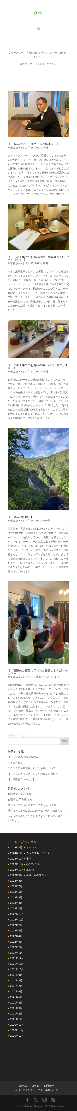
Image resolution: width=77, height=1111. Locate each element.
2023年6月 (16, 891)
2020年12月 (17, 1024)
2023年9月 (16, 875)
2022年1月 (16, 952)
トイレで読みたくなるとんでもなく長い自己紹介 (35, 816)
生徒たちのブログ (36, 875)
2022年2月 (16, 947)
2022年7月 (16, 925)
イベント (48, 676)
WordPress (57, 1106)
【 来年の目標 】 (20, 517)
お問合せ (49, 1085)
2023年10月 (17, 869)
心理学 (11, 793)
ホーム (23, 1085)
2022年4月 (16, 936)
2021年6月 (16, 991)
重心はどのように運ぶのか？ (24, 805)
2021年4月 (16, 1002)
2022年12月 (17, 914)
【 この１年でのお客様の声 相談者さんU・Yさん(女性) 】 (38, 258)
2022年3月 (16, 941)
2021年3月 (16, 1008)
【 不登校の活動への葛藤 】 (25, 757)
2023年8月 (16, 880)
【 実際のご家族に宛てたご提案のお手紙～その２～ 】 (38, 672)
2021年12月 (17, 958)
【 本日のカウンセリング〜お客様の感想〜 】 (35, 773)
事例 (45, 147)
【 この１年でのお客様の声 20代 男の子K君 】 (37, 367)
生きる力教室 (15, 762)
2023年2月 (16, 908)
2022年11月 (16, 919)
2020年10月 (17, 1035)
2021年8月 (16, 980)
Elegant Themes (33, 1106)
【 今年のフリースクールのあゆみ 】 (33, 144)
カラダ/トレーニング (38, 853)
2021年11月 (16, 963)
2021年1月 (16, 1019)
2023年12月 (17, 858)
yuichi (19, 147)
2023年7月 (16, 886)
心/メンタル (33, 864)
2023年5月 (16, 897)
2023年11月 (16, 864)
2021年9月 (16, 974)
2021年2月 (16, 1013)
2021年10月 (17, 969)
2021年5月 (16, 997)
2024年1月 (16, 853)
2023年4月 (16, 902)
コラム (35, 1085)
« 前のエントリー (17, 735)
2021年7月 (16, 985)
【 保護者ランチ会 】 (21, 779)
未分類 (46, 520)
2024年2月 (16, 847)
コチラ (23, 63)
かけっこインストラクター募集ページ (36, 1090)
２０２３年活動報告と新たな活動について (31, 768)
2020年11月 (16, 1030)
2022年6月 (16, 930)
